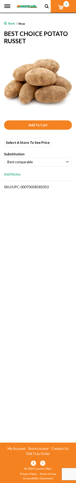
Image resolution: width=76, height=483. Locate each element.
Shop (21, 23)
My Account (16, 449)
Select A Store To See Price (28, 142)
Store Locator (38, 449)
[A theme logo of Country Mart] (27, 4)
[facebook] (33, 464)
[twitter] (42, 464)
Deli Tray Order (38, 454)
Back (11, 23)
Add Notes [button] (12, 174)
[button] (38, 125)
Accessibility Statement (38, 478)
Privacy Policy (28, 474)
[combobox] (38, 162)
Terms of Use (47, 474)
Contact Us (60, 449)
